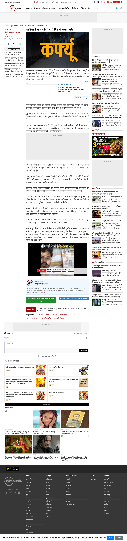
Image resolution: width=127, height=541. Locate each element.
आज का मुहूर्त (107, 485)
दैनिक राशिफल (107, 479)
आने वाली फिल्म (50, 501)
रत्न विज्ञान (106, 513)
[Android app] (12, 469)
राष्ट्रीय (27, 488)
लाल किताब (107, 492)
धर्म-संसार (72, 314)
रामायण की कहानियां (45, 318)
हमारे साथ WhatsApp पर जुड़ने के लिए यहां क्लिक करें (41, 300)
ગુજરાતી (75, 2)
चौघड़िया (106, 504)
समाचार (28, 8)
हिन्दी (37, 2)
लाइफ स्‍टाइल (63, 314)
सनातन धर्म (68, 485)
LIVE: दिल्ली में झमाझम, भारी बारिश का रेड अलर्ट (107, 221)
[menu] (6, 8)
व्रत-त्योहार (68, 498)
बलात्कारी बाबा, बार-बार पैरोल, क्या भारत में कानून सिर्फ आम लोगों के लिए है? (107, 207)
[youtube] (107, 2)
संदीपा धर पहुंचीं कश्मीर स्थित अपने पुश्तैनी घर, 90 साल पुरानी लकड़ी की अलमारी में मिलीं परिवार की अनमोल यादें (107, 90)
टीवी (47, 513)
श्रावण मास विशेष (63, 8)
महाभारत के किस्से (32, 318)
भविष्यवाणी (69, 482)
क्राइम (27, 523)
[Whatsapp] (111, 2)
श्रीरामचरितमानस (93, 8)
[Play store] (117, 8)
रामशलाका (106, 501)
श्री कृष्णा (68, 488)
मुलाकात (48, 517)
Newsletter (117, 2)
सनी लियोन (48, 510)
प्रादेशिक (21, 25)
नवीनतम (97, 188)
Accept (110, 537)
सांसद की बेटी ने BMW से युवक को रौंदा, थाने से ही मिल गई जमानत (13, 53)
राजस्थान (28, 513)
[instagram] (104, 2)
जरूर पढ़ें (97, 56)
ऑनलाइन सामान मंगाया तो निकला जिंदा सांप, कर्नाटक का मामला (14, 64)
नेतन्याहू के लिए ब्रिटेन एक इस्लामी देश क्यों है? (105, 103)
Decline (119, 537)
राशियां (105, 488)
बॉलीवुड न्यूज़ (49, 479)
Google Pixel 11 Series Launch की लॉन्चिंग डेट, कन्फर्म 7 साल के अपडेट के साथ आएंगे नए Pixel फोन (107, 295)
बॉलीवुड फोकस (49, 504)
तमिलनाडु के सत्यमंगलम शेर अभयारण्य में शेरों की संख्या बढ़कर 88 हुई (14, 70)
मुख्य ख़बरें (14, 25)
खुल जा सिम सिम (50, 498)
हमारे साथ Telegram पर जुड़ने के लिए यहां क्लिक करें (74, 298)
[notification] (121, 8)
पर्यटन (47, 495)
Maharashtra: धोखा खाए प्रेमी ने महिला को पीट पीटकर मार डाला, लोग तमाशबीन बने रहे (14, 75)
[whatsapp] (20, 44)
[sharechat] (101, 2)
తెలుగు (57, 2)
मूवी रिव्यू (48, 488)
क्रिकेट (74, 8)
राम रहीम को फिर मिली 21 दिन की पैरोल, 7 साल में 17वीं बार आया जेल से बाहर (107, 248)
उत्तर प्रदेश (28, 482)
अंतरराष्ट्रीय (28, 492)
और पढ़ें (43, 292)
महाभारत (68, 495)
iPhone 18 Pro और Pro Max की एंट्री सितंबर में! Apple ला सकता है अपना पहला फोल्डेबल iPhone (106, 281)
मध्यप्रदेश (28, 501)
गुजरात (28, 507)
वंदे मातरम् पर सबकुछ (49, 8)
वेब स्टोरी (48, 485)
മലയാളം (64, 2)
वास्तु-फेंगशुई (107, 495)
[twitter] (98, 2)
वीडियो (96, 130)
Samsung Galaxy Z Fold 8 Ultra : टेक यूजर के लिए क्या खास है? (107, 267)
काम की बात (29, 517)
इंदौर (27, 495)
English (42, 2)
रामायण (68, 492)
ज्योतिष (82, 8)
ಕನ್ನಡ (69, 2)
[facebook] (94, 2)
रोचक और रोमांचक (59, 318)
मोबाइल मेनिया (99, 262)
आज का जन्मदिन (108, 482)
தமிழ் (47, 2)
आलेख (47, 492)
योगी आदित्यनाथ (30, 479)
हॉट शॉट (48, 482)
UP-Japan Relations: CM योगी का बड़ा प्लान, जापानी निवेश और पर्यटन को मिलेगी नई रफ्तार (107, 234)
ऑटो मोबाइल (29, 520)
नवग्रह (105, 510)
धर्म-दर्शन (68, 501)
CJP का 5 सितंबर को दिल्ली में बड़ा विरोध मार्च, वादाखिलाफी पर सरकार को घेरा (106, 61)
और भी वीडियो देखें (98, 134)
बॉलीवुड (36, 8)
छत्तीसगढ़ (28, 504)
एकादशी (68, 479)
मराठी (52, 2)
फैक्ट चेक (28, 526)
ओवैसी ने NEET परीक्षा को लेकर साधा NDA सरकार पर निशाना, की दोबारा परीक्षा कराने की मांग (14, 59)
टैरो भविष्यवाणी (108, 498)
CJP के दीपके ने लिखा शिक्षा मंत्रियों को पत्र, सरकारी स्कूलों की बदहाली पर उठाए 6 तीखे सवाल (107, 75)
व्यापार (27, 529)
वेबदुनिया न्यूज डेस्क (14, 32)
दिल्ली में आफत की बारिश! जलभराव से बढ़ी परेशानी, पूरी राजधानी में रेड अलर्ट (105, 193)
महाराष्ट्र (28, 510)
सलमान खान (49, 507)
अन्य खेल (93, 479)
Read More (41, 270)
